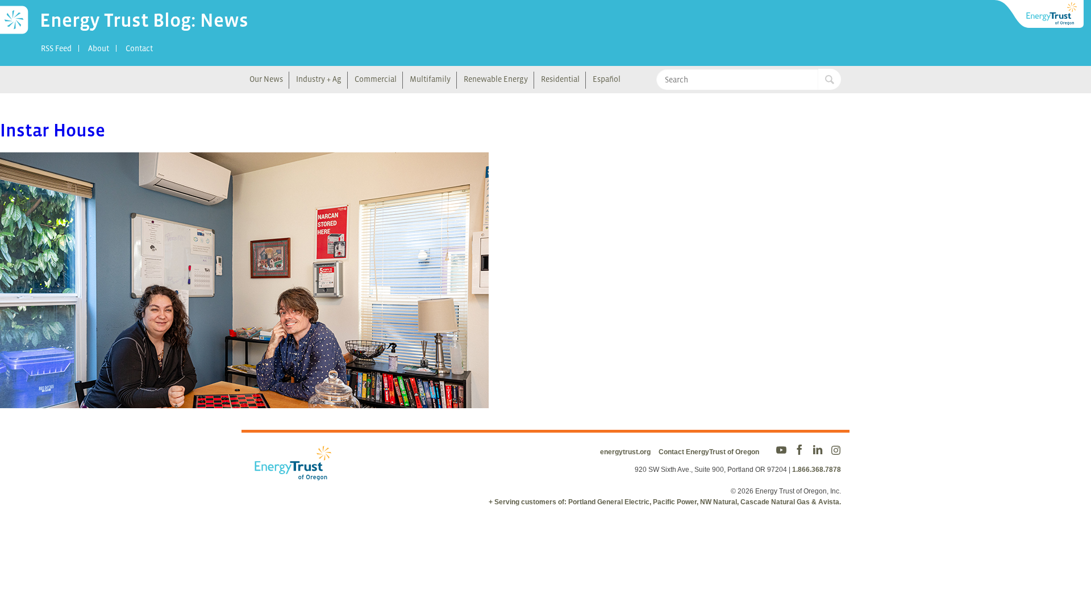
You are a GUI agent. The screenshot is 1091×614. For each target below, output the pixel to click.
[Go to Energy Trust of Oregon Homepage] (1039, 14)
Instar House (52, 130)
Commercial (376, 79)
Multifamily (430, 79)
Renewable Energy (496, 79)
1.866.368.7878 (816, 470)
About (98, 48)
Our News (266, 79)
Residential (560, 79)
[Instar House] (244, 400)
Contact (139, 48)
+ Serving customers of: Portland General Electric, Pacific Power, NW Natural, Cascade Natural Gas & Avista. (665, 502)
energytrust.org (625, 452)
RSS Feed (56, 48)
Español (607, 79)
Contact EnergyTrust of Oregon (709, 452)
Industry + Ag (319, 79)
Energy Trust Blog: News (144, 20)
